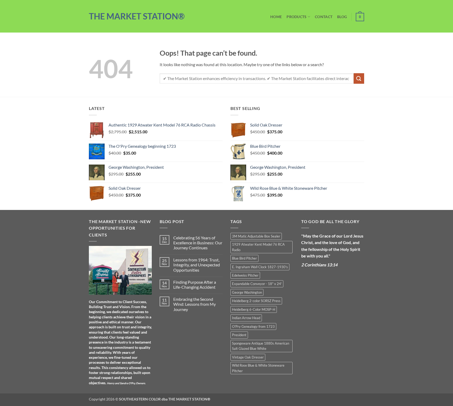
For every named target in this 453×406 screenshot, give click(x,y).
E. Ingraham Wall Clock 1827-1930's (260, 267)
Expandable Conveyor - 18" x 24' (257, 284)
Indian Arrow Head (246, 318)
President (239, 335)
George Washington (247, 292)
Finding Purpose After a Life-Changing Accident (194, 284)
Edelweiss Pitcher (245, 275)
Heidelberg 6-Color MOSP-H (253, 309)
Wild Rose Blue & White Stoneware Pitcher (258, 368)
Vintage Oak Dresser (248, 357)
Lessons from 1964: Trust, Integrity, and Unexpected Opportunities (196, 264)
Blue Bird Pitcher (244, 258)
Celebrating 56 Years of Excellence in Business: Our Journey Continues (197, 242)
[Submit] (359, 78)
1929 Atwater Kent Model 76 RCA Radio (258, 247)
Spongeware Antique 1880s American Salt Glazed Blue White (260, 346)
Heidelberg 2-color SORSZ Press (256, 301)
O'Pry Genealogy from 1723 (253, 326)
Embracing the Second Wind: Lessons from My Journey (194, 304)
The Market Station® (137, 16)
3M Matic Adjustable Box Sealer (256, 236)
